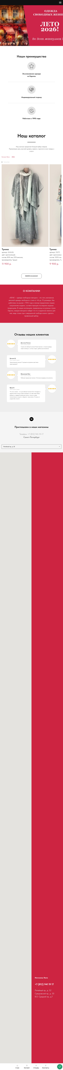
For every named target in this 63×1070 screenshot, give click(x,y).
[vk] (31, 419)
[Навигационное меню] (60, 2)
